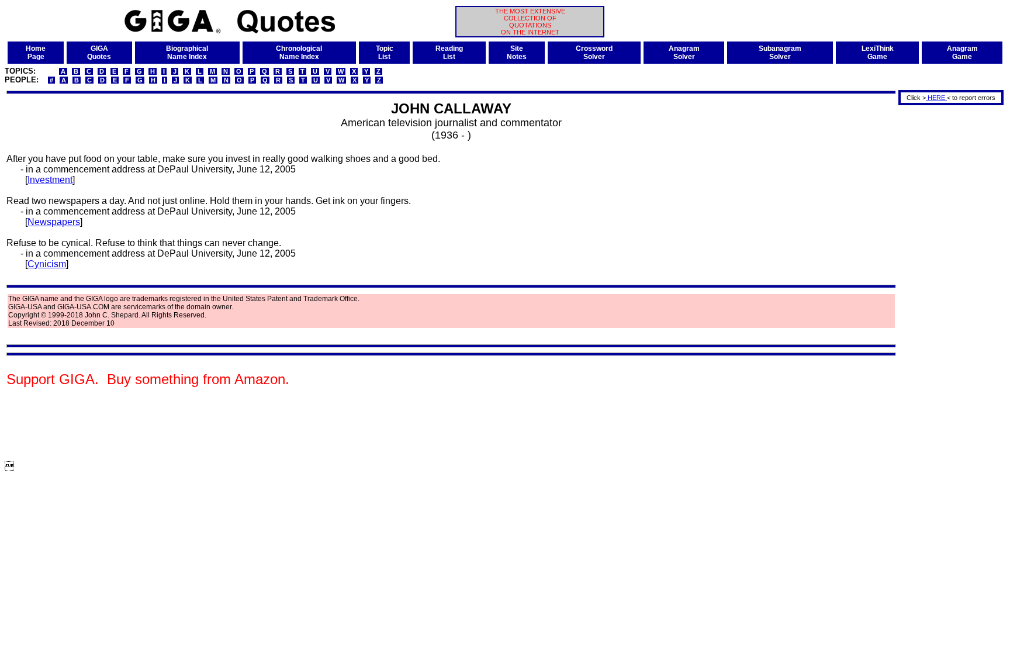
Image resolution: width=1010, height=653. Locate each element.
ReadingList (449, 52)
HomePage (36, 52)
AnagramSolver (684, 52)
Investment (49, 180)
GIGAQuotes (99, 52)
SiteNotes (517, 52)
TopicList (384, 52)
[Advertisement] (947, 282)
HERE (936, 97)
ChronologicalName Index (299, 52)
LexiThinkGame (878, 52)
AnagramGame (962, 52)
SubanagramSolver (780, 52)
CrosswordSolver (594, 52)
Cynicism (46, 264)
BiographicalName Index (187, 52)
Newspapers (53, 222)
